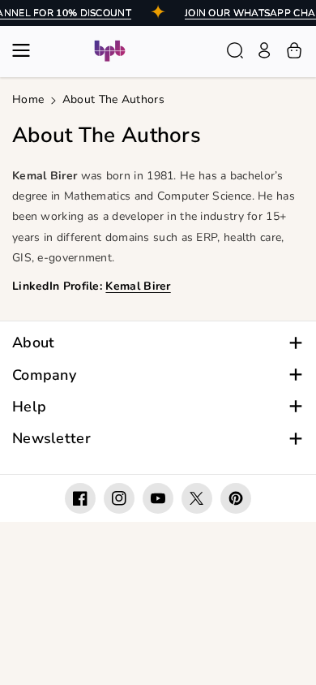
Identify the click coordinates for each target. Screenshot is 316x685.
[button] (26, 50)
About (33, 343)
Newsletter (51, 438)
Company (44, 375)
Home (28, 99)
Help (29, 407)
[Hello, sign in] (264, 50)
